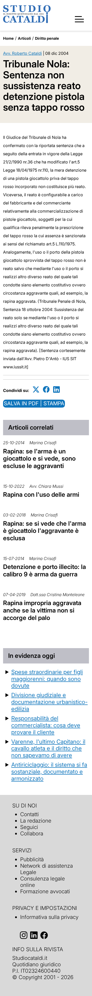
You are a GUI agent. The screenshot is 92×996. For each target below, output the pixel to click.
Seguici (29, 827)
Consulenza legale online (42, 881)
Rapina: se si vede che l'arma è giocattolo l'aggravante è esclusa (44, 531)
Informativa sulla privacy (49, 917)
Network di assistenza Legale (46, 869)
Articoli (24, 38)
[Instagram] (23, 935)
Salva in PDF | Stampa (34, 403)
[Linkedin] (56, 389)
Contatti (29, 814)
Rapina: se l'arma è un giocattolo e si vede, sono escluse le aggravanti (39, 459)
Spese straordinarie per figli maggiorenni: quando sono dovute (47, 678)
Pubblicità (32, 859)
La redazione (35, 820)
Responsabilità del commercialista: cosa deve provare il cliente (45, 725)
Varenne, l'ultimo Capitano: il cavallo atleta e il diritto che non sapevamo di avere (48, 748)
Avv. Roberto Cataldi (22, 53)
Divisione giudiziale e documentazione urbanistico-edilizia (49, 701)
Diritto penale (47, 38)
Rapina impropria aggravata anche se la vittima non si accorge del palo (42, 610)
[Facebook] (46, 389)
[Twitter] (36, 389)
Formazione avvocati (45, 891)
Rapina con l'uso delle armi (41, 494)
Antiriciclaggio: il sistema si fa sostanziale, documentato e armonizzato (49, 771)
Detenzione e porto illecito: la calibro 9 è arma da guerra (44, 570)
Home (8, 38)
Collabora (31, 833)
